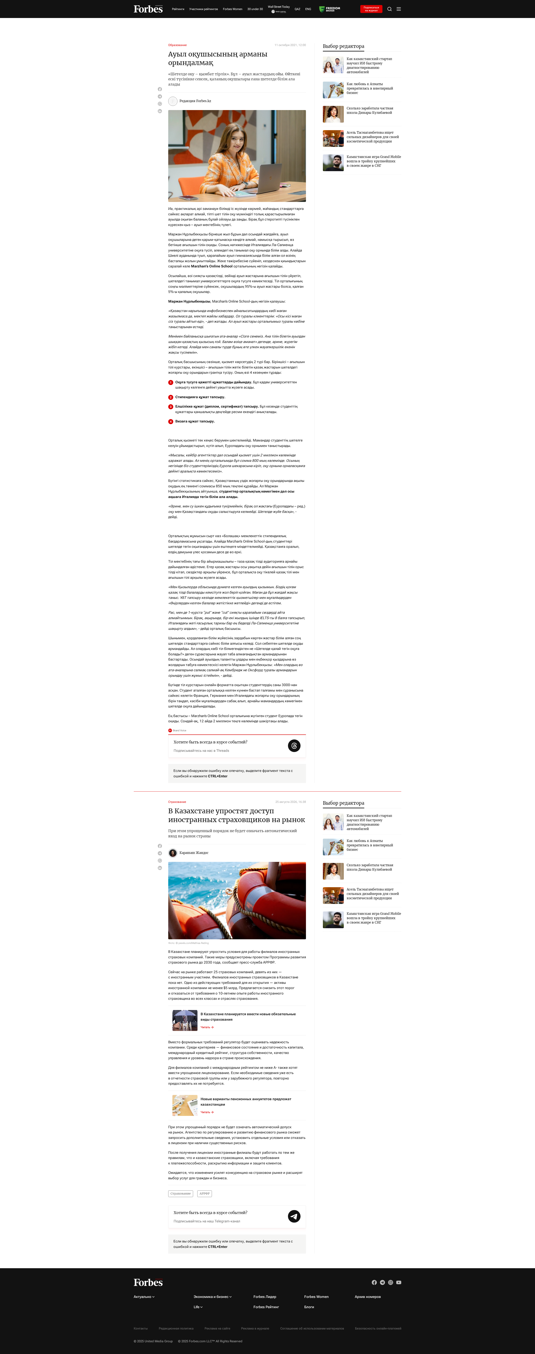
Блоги (309, 1307)
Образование (177, 45)
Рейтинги (178, 9)
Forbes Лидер (264, 1297)
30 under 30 (255, 9)
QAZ (297, 9)
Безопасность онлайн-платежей (378, 1328)
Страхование (177, 801)
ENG (308, 9)
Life (196, 1307)
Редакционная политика (176, 1328)
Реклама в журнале (255, 1328)
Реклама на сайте (217, 1328)
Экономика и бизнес (211, 1297)
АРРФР (205, 1193)
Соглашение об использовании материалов (312, 1328)
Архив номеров (368, 1297)
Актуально (142, 1297)
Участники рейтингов (203, 9)
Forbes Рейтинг (266, 1307)
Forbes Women (232, 9)
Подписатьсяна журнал (371, 9)
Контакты (141, 1328)
